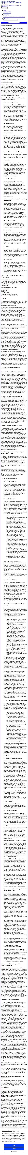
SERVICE (5, 15)
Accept (14, 1145)
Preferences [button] (12, 1141)
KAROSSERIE (7, 11)
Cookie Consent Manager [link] (7, 1131)
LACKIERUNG (7, 13)
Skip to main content (5, 1)
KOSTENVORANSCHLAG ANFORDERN (14, 17)
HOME (5, 10)
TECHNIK (6, 14)
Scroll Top (12, 1)
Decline (14, 1148)
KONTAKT (6, 18)
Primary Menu (4, 7)
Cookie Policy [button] (7, 1139)
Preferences (14, 1151)
